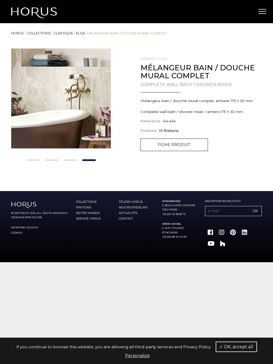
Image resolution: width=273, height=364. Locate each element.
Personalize (137, 355)
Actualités (128, 213)
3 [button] (70, 160)
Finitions (83, 207)
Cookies (16, 232)
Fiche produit (174, 144)
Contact (126, 218)
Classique (63, 33)
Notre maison (88, 213)
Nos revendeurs (133, 207)
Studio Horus (131, 202)
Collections (39, 33)
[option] (61, 98)
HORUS (17, 33)
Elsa (80, 33)
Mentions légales (24, 227)
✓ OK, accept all (236, 346)
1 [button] (33, 160)
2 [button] (51, 160)
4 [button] (89, 160)
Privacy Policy (197, 346)
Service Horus (88, 218)
